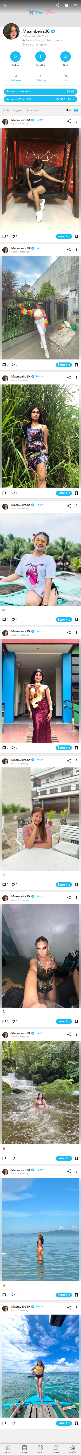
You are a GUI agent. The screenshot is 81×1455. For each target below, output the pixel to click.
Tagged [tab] (17, 110)
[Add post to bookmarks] (76, 237)
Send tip (63, 236)
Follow (39, 120)
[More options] (76, 121)
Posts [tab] (6, 110)
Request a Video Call (40, 99)
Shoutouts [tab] (32, 110)
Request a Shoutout (40, 91)
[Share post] (69, 121)
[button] (40, 179)
